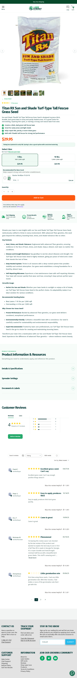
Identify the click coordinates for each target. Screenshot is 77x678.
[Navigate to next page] (45, 599)
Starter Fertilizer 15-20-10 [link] (21, 175)
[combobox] (34, 455)
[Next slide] (74, 50)
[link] (9, 177)
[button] (72, 673)
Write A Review (15, 436)
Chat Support (6, 642)
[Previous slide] (2, 50)
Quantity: (5, 187)
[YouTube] (55, 658)
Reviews (23, 663)
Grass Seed (7, 99)
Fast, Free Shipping (38, 2)
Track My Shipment (27, 638)
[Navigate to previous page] (32, 599)
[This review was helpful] (63, 566)
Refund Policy (6, 665)
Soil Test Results (7, 667)
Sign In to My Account (28, 640)
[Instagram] (48, 658)
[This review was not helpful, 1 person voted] (67, 592)
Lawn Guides (25, 659)
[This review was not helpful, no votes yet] (67, 485)
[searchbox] (14, 455)
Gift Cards (24, 661)
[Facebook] (42, 658)
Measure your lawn (14, 152)
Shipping (4, 663)
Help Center (5, 659)
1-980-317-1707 (6, 640)
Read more (32, 558)
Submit (70, 642)
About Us (24, 657)
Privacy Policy (25, 671)
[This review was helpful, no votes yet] (63, 529)
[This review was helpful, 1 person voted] (63, 485)
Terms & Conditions (27, 669)
